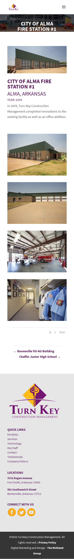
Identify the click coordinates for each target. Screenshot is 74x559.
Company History (17, 461)
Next (62, 332)
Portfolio (12, 434)
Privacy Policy (47, 542)
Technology (14, 443)
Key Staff (12, 448)
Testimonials (15, 457)
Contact (12, 452)
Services (12, 439)
